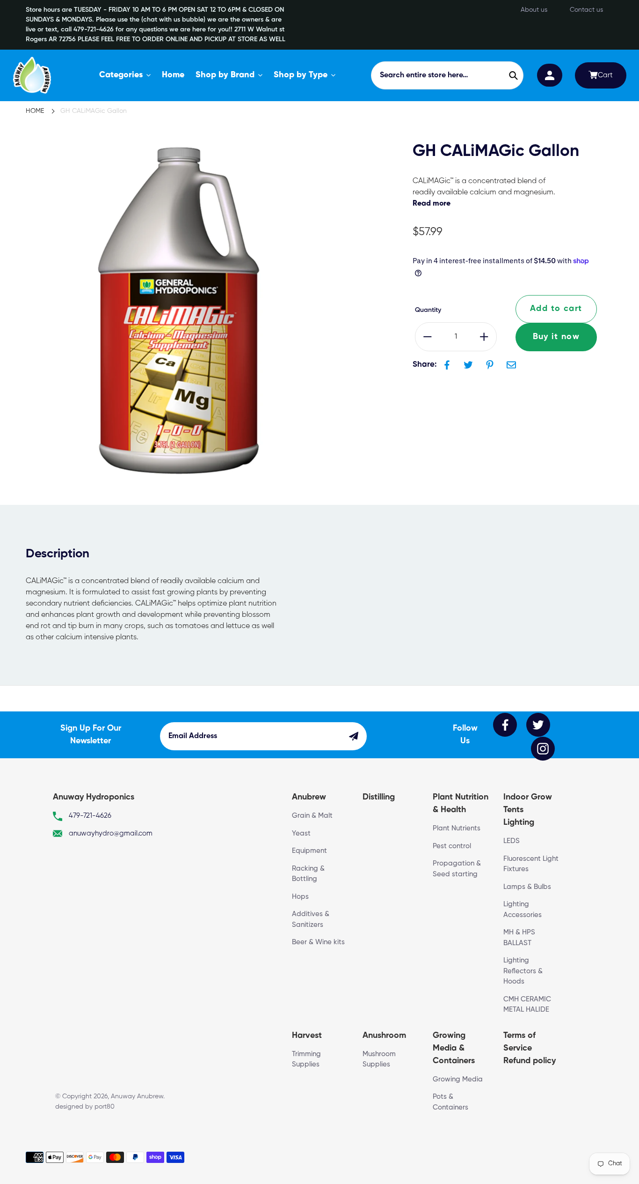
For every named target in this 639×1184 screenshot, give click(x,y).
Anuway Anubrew (137, 1096)
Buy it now (556, 337)
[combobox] (447, 75)
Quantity (428, 310)
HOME (35, 111)
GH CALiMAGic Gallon (93, 111)
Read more (431, 203)
